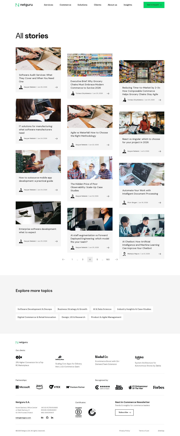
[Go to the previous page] (63, 259)
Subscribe (123, 412)
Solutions (82, 4)
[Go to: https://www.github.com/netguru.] (47, 417)
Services (48, 4)
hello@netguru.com (23, 418)
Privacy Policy (124, 431)
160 (108, 259)
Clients (97, 4)
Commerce (65, 4)
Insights (128, 4)
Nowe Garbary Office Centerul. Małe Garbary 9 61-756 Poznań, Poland (26, 410)
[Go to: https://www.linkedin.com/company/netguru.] (52, 417)
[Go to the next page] (116, 259)
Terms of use (144, 431)
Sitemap (161, 431)
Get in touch (153, 5)
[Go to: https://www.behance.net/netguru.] (42, 417)
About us (112, 4)
